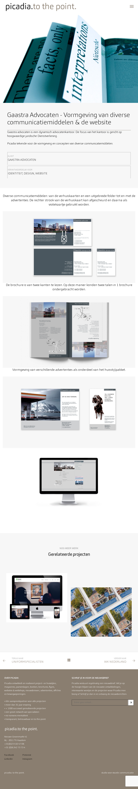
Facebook (9, 755)
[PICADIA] (41, 6)
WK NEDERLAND (115, 662)
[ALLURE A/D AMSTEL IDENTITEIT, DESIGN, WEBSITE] (101, 612)
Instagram (27, 759)
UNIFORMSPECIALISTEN (27, 662)
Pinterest (26, 755)
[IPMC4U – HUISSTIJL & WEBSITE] (36, 597)
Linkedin (8, 759)
